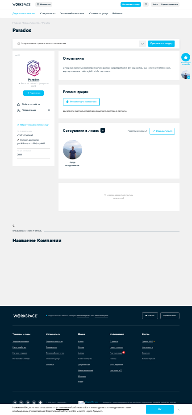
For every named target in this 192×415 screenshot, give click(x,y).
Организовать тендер (130, 4)
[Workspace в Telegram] (15, 402)
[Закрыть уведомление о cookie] (178, 409)
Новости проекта (116, 347)
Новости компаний (85, 370)
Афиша (81, 353)
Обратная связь (169, 315)
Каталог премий (148, 359)
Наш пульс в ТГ (116, 370)
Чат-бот (150, 315)
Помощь (113, 359)
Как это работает (19, 347)
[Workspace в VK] (21, 402)
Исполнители (44, 4)
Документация (84, 364)
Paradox (33, 79)
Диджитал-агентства (24, 13)
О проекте (114, 341)
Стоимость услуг (98, 13)
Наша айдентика (116, 364)
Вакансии (146, 353)
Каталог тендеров (20, 353)
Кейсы (80, 341)
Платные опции (116, 353)
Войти (155, 4)
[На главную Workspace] (25, 316)
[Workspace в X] (34, 402)
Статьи (81, 347)
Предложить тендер (161, 43)
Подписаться (34, 93)
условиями (62, 407)
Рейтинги (117, 13)
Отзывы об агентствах (72, 13)
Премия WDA (147, 341)
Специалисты (47, 13)
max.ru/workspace (101, 315)
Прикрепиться (164, 131)
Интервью (82, 376)
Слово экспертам (85, 359)
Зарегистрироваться (169, 4)
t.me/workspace (83, 315)
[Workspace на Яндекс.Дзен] (27, 402)
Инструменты (147, 347)
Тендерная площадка (21, 341)
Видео (80, 381)
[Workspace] (40, 402)
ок (160, 409)
